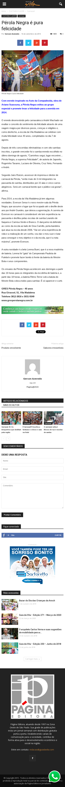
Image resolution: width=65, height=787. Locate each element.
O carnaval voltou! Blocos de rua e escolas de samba (53, 429)
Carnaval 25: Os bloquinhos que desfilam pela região (11, 429)
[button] (61, 4)
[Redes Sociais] (53, 418)
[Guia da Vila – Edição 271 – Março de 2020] (10, 619)
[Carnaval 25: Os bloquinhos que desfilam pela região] (11, 418)
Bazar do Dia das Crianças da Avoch (37, 600)
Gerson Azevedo (12, 34)
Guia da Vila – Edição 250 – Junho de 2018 (40, 644)
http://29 (33, 383)
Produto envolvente (11, 348)
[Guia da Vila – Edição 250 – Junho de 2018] (10, 648)
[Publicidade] (32, 310)
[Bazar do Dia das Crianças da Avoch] (10, 605)
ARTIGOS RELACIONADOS (15, 401)
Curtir (58, 535)
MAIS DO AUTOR (11, 405)
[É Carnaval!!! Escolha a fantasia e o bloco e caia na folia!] (32, 418)
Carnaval (21, 16)
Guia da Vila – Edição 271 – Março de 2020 (40, 615)
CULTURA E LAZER (9, 16)
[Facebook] (32, 758)
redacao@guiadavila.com (41, 749)
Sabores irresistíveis (53, 348)
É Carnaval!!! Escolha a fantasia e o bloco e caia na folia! (32, 429)
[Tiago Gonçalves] (10, 634)
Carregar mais (31, 659)
